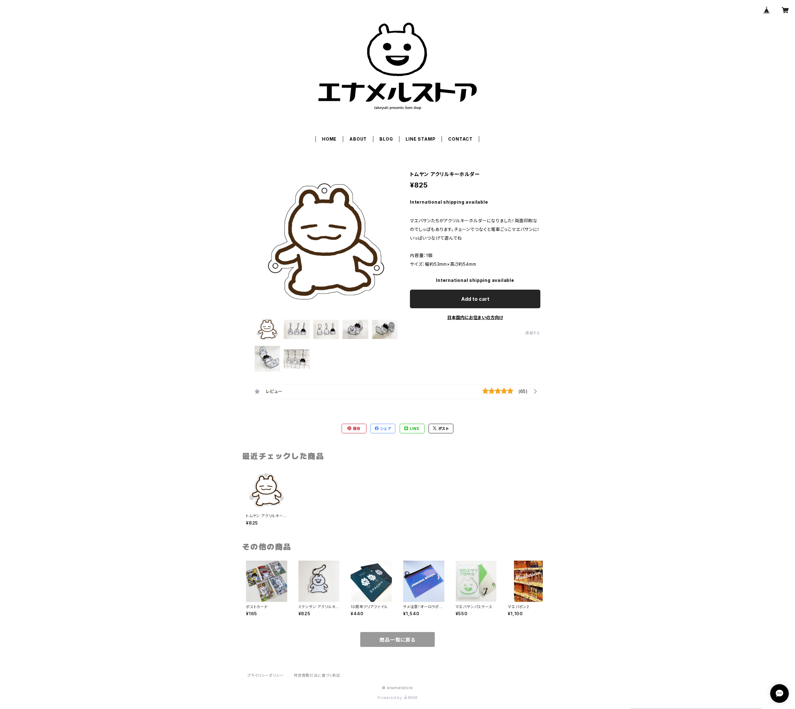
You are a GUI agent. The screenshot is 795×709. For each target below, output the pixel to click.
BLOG (386, 139)
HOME (329, 139)
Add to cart (475, 299)
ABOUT (358, 139)
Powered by (391, 697)
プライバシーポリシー (265, 675)
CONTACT (460, 139)
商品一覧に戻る (397, 640)
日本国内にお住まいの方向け (475, 317)
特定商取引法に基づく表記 (317, 675)
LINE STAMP (420, 139)
